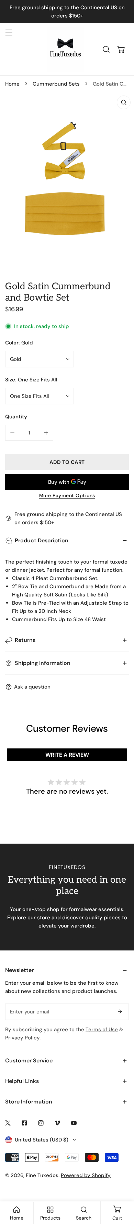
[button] (121, 49)
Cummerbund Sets (56, 83)
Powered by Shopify (86, 1175)
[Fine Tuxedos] (65, 49)
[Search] (106, 49)
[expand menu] (8, 32)
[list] (67, 181)
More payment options (67, 495)
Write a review (67, 754)
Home (12, 83)
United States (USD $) (41, 1139)
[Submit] (120, 1011)
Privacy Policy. (23, 1037)
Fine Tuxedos (42, 1175)
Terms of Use (102, 1029)
